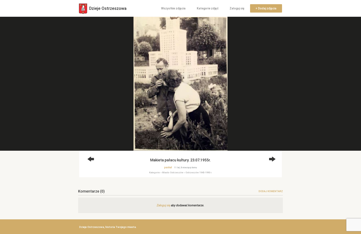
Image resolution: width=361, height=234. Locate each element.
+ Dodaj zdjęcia (265, 8)
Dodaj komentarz (271, 191)
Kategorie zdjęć (208, 8)
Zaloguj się (237, 8)
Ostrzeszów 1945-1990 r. (199, 172)
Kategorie (154, 172)
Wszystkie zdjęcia (173, 8)
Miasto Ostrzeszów (172, 172)
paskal (168, 167)
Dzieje (107, 8)
